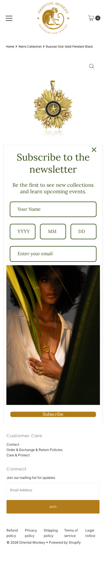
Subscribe (53, 414)
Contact (13, 444)
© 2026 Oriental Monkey (26, 542)
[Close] (94, 149)
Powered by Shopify (65, 542)
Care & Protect (18, 455)
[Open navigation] (9, 18)
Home (10, 46)
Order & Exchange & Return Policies (34, 450)
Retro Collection (30, 46)
